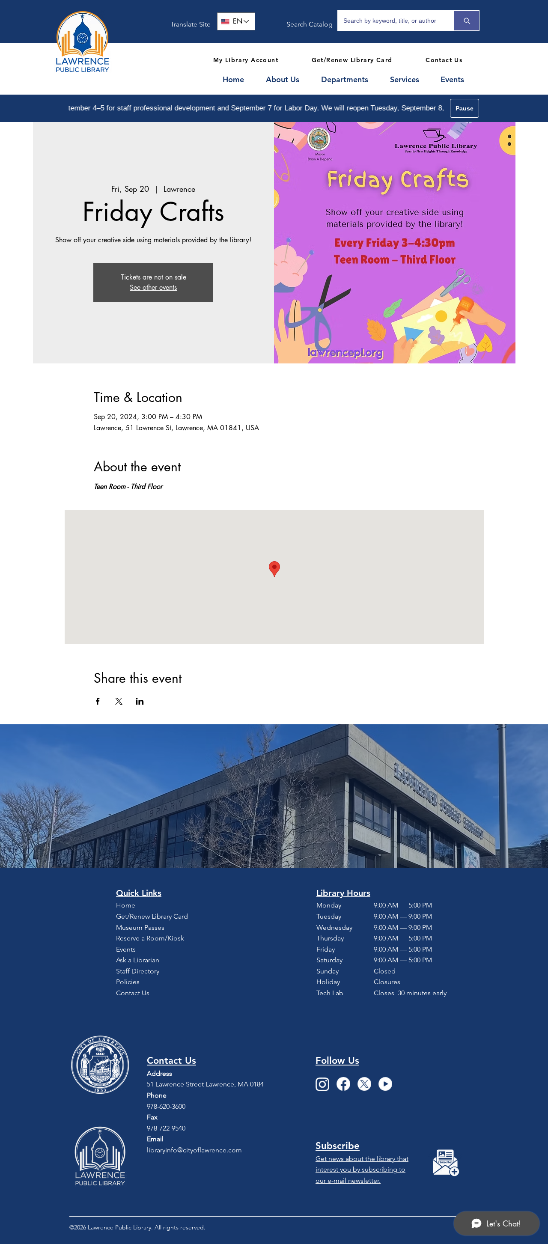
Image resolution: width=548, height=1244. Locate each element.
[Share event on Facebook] (98, 701)
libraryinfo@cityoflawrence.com (194, 1150)
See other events (153, 287)
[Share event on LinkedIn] (140, 701)
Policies (128, 982)
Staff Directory (137, 971)
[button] (287, 80)
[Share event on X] (119, 701)
